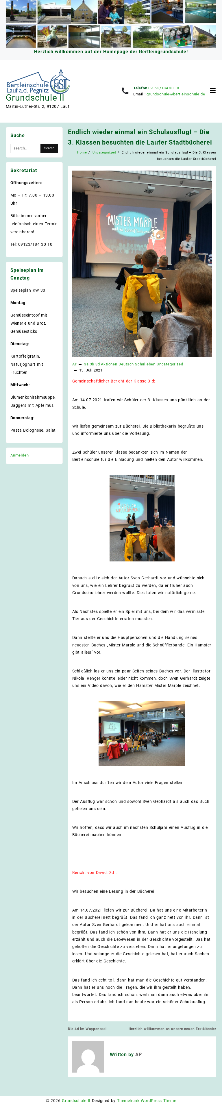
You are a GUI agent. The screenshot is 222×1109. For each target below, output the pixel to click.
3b (92, 364)
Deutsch (126, 364)
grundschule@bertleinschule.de (176, 94)
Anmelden (19, 455)
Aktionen (109, 364)
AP (74, 364)
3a (86, 364)
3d (97, 364)
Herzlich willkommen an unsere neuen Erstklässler (172, 1029)
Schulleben (145, 364)
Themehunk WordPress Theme (146, 1100)
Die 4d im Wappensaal (87, 1029)
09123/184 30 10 (163, 88)
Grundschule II (35, 98)
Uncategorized (170, 364)
